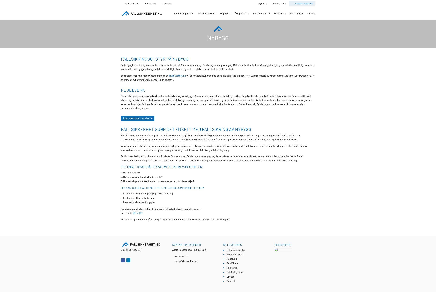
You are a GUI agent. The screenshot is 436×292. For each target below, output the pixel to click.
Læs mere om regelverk (137, 118)
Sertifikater (296, 13)
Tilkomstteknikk (207, 13)
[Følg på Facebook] (123, 260)
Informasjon (260, 13)
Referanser (280, 13)
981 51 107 (138, 213)
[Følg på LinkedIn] (128, 260)
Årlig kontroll (242, 13)
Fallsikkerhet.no (177, 75)
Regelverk (225, 13)
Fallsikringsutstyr (184, 13)
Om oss (311, 13)
